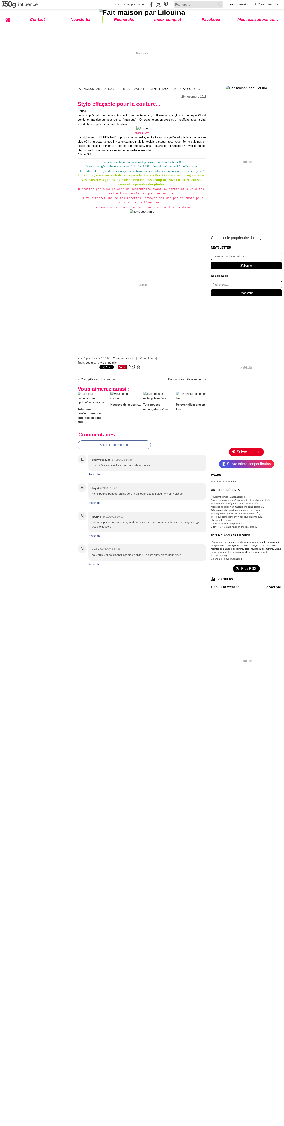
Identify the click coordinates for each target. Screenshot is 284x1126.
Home (8, 18)
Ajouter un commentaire (114, 444)
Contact (37, 20)
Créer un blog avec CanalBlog (226, 559)
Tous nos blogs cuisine (128, 4)
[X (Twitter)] (158, 4)
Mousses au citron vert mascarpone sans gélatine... (237, 507)
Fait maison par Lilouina (95, 89)
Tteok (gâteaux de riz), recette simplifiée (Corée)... (236, 513)
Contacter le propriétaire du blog (236, 238)
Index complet (167, 20)
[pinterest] (166, 4)
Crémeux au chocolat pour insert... (228, 523)
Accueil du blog (219, 555)
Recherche (124, 20)
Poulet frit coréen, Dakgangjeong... (229, 497)
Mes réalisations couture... (224, 481)
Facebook (211, 20)
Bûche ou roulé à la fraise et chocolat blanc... (234, 527)
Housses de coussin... (222, 520)
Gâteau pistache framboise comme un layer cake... (237, 510)
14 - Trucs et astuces (131, 89)
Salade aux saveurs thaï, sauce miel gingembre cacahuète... (242, 500)
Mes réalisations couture (258, 20)
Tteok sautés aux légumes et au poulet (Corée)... (236, 503)
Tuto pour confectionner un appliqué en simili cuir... (237, 517)
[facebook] (151, 4)
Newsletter (81, 20)
